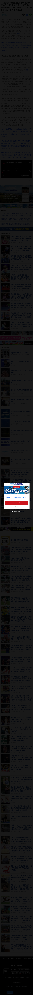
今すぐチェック (16, 503)
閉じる (16, 507)
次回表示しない (16, 511)
